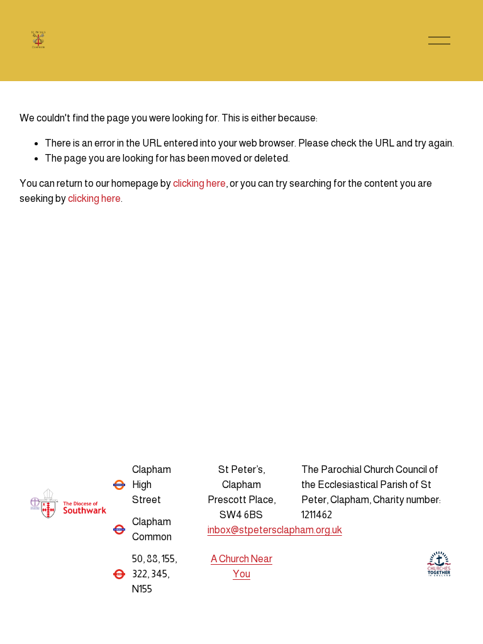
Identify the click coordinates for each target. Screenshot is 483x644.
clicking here (199, 183)
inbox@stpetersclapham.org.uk (275, 530)
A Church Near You (241, 566)
